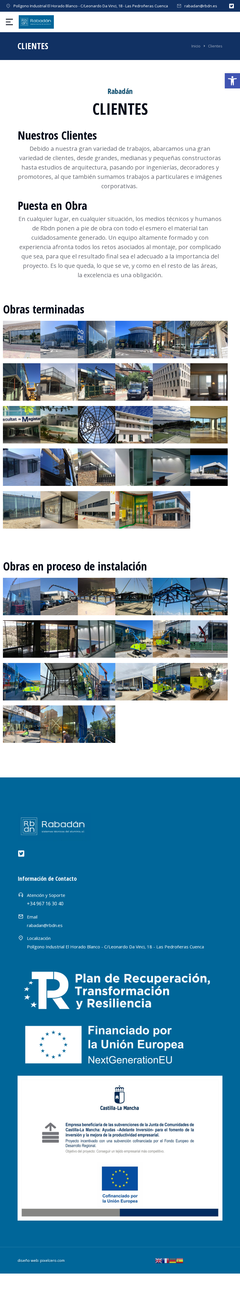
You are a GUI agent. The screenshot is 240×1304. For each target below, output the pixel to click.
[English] (158, 1260)
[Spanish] (179, 1260)
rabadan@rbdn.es (200, 5)
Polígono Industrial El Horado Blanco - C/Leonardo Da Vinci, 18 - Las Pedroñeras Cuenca (90, 5)
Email (32, 917)
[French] (165, 1260)
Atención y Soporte (46, 895)
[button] (232, 80)
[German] (172, 1260)
